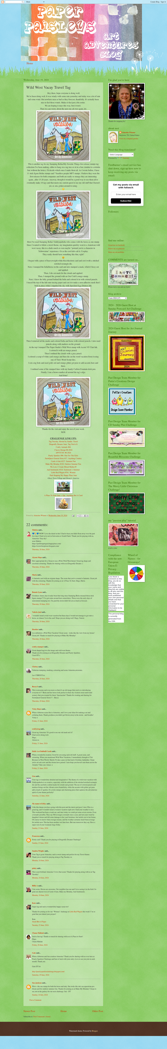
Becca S (35, 686)
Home (30, 63)
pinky (34, 868)
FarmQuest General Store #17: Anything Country (63, 458)
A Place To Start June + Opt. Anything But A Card (63, 495)
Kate (34, 903)
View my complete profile (128, 138)
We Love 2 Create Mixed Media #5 (63, 467)
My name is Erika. (39, 803)
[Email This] (77, 516)
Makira (35, 530)
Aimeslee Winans (128, 132)
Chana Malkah (38, 933)
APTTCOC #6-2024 (63, 452)
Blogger (95, 1031)
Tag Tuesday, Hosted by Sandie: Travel (63, 441)
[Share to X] (82, 516)
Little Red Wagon (76, 911)
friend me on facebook (116, 245)
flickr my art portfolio (116, 252)
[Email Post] (73, 515)
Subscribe (126, 201)
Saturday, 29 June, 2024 (40, 975)
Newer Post (29, 1011)
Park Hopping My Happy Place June (63, 475)
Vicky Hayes (36, 709)
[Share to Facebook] (85, 516)
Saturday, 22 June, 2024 (40, 795)
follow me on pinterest (116, 248)
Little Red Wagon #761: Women (63, 472)
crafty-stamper (38, 646)
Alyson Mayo (37, 557)
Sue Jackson (37, 983)
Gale (34, 953)
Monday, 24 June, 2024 (40, 860)
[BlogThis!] (80, 516)
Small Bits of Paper (39, 921)
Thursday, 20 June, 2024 (40, 549)
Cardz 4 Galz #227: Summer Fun (63, 461)
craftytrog (36, 729)
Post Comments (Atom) (42, 1016)
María (34, 575)
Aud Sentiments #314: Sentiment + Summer (63, 469)
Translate (126, 158)
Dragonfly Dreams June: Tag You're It (63, 444)
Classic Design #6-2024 (63, 450)
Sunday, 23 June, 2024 (40, 828)
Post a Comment (35, 1000)
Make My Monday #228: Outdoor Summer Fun (63, 464)
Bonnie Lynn (37, 592)
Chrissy (35, 666)
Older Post (97, 1011)
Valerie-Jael (36, 612)
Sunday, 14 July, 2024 (40, 995)
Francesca (36, 836)
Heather (35, 629)
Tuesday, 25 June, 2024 (40, 925)
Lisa (33, 776)
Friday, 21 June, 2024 (39, 721)
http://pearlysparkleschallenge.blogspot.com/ (48, 971)
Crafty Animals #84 (63, 447)
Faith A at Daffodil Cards (42, 751)
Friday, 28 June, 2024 (39, 945)
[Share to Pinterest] (87, 516)
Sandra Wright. (38, 851)
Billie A (35, 885)
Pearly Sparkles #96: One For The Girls (63, 455)
